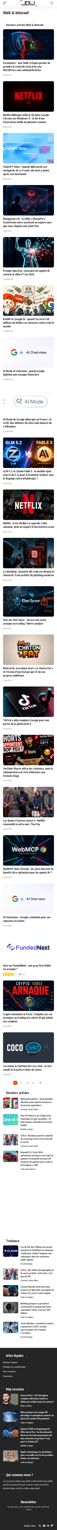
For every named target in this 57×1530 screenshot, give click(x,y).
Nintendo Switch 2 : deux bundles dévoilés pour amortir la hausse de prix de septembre (37, 1102)
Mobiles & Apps (27, 1129)
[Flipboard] (52, 1526)
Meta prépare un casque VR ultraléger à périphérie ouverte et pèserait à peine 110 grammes (37, 1415)
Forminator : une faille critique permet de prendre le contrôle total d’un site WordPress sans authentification (26, 66)
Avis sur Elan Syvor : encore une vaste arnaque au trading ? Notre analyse (24, 621)
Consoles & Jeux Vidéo (29, 1109)
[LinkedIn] (48, 1526)
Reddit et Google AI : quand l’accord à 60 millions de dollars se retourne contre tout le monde (28, 322)
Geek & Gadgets (27, 1297)
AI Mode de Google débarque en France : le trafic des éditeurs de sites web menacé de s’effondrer (27, 423)
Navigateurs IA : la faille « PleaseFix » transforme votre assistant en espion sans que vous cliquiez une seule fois (27, 222)
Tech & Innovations (28, 1169)
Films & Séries (26, 1406)
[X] (40, 1526)
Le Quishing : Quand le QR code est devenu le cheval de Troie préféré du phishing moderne (28, 573)
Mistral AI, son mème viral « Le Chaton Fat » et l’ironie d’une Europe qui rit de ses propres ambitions (28, 671)
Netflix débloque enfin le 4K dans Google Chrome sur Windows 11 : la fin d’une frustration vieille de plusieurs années (26, 118)
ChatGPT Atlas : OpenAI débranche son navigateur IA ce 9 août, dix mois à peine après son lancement (26, 170)
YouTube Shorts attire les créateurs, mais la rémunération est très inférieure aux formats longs (28, 772)
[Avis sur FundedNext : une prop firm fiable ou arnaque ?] (28, 947)
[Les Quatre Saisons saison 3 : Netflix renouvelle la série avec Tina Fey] (28, 802)
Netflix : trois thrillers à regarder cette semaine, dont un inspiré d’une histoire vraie (28, 524)
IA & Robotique (27, 1264)
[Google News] (44, 1526)
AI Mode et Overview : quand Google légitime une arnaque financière (23, 372)
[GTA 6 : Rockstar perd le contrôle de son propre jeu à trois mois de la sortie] (10, 1139)
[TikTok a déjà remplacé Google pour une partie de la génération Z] (28, 701)
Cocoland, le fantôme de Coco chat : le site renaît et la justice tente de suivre (27, 1067)
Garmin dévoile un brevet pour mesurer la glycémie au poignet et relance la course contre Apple (37, 1289)
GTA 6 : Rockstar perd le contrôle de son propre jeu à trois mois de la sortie (37, 1138)
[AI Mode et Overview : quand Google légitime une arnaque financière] (28, 352)
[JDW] (28, 3)
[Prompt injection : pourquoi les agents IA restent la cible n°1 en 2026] (28, 252)
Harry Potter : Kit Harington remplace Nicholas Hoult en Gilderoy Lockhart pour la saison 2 (37, 1398)
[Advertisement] (28, 1205)
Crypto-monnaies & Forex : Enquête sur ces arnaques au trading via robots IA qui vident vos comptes (28, 1017)
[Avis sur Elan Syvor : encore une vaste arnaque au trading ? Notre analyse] (28, 601)
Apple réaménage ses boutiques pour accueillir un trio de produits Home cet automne (37, 1455)
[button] (5, 3)
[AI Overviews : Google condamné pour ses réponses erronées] (28, 899)
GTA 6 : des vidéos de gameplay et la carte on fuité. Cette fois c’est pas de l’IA (37, 1273)
